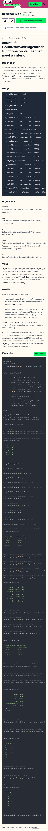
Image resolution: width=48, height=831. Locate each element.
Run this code (40, 354)
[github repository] (12, 20)
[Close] (44, 4)
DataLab (36, 828)
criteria (34, 318)
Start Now (34, 4)
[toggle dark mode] (5, 20)
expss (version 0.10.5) (14, 38)
